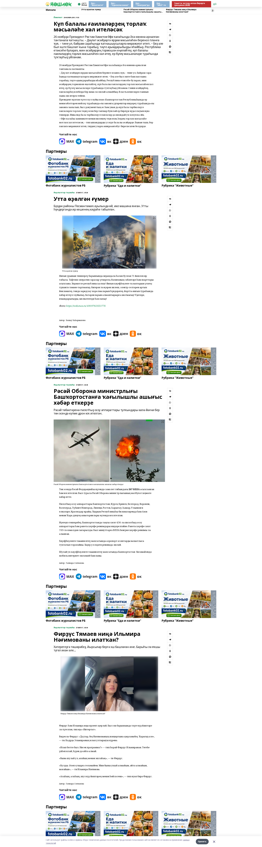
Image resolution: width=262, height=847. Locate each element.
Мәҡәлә (51, 9)
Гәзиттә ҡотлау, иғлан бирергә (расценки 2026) (189, 4)
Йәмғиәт (58, 17)
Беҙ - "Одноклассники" (120, 4)
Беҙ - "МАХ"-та (161, 4)
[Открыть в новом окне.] (66, 141)
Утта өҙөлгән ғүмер (91, 9)
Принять (202, 841)
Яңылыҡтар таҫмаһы (64, 192)
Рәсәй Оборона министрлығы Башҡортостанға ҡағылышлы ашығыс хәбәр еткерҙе (143, 10)
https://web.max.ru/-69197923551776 (85, 305)
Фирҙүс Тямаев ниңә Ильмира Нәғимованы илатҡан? (181, 10)
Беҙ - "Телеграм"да (142, 4)
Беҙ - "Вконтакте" (97, 4)
